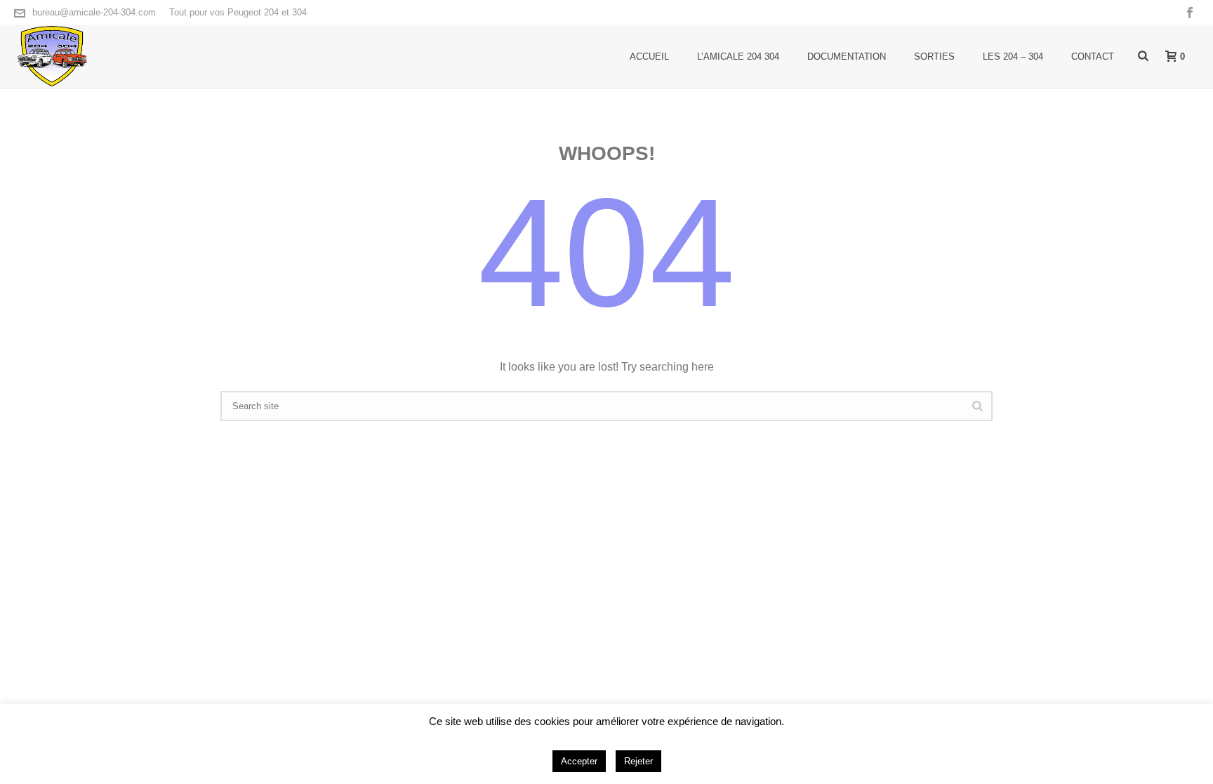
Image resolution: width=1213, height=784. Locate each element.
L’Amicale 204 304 (738, 56)
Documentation (846, 56)
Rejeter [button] (638, 761)
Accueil (649, 56)
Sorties (934, 56)
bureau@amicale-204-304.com (94, 12)
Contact (1092, 56)
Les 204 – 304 (1013, 56)
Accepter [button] (579, 761)
